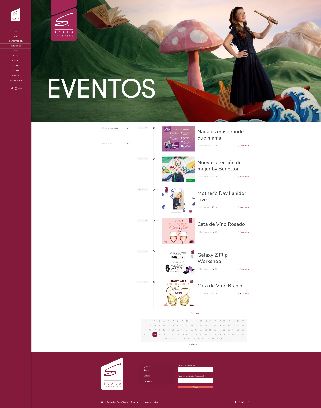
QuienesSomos (147, 368)
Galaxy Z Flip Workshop (212, 258)
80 (206, 334)
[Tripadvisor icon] (19, 89)
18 (224, 321)
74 (178, 334)
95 (194, 339)
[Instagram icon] (16, 89)
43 (238, 325)
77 (192, 334)
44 (243, 325)
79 (201, 334)
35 (201, 325)
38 (215, 325)
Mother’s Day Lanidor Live (221, 196)
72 (168, 334)
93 (185, 339)
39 (219, 325)
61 (219, 330)
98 (208, 339)
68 (150, 334)
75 (182, 334)
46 (150, 330)
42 (233, 325)
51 (173, 330)
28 (168, 325)
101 (222, 339)
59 (210, 330)
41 (229, 325)
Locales (147, 376)
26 (159, 325)
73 (173, 334)
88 (243, 334)
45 (145, 330)
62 (224, 330)
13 (201, 321)
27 (164, 325)
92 (180, 339)
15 (210, 321)
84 (224, 334)
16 (215, 321)
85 (229, 334)
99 (213, 339)
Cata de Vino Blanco (220, 285)
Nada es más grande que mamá (220, 134)
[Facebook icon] (12, 89)
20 (233, 321)
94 (189, 339)
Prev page (195, 313)
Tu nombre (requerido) (186, 365)
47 (154, 330)
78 (196, 334)
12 (196, 321)
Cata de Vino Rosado (221, 224)
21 (238, 321)
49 (164, 330)
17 (219, 321)
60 (215, 330)
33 (192, 325)
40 (224, 325)
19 (229, 321)
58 (206, 330)
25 (154, 325)
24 (150, 325)
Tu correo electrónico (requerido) (191, 376)
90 (171, 339)
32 (187, 325)
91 (175, 339)
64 (233, 330)
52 (178, 330)
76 (187, 334)
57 (201, 330)
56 (196, 330)
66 (243, 330)
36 (206, 325)
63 (229, 330)
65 (238, 330)
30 (178, 325)
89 (166, 339)
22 (243, 321)
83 (219, 334)
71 (164, 334)
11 (192, 321)
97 (203, 339)
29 (173, 325)
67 (145, 334)
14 (206, 321)
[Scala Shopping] (15, 14)
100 (217, 339)
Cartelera (148, 381)
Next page (193, 344)
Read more (244, 145)
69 (154, 334)
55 (192, 330)
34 (196, 325)
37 (210, 325)
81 (210, 334)
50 (168, 330)
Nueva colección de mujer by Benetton (219, 165)
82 (215, 334)
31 (182, 325)
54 (187, 330)
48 (159, 330)
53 (182, 330)
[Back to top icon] (248, 402)
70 (159, 334)
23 (145, 325)
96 (199, 339)
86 (233, 334)
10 (187, 321)
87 (238, 334)
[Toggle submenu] (29, 60)
